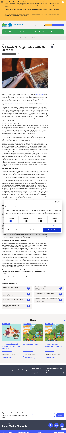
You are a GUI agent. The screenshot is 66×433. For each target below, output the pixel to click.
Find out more (7, 357)
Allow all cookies (52, 229)
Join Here (48, 25)
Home (3, 37)
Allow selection (33, 229)
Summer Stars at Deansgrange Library (53, 345)
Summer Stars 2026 (30, 344)
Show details (56, 225)
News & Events (9, 37)
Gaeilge (34, 25)
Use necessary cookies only (14, 229)
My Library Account (58, 25)
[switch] (26, 221)
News (15, 37)
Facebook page (13, 103)
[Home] (12, 25)
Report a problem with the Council (55, 372)
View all (63, 320)
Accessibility (28, 25)
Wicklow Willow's (40, 94)
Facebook (52, 48)
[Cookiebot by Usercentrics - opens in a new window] (55, 202)
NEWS (3, 44)
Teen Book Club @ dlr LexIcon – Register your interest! (11, 346)
